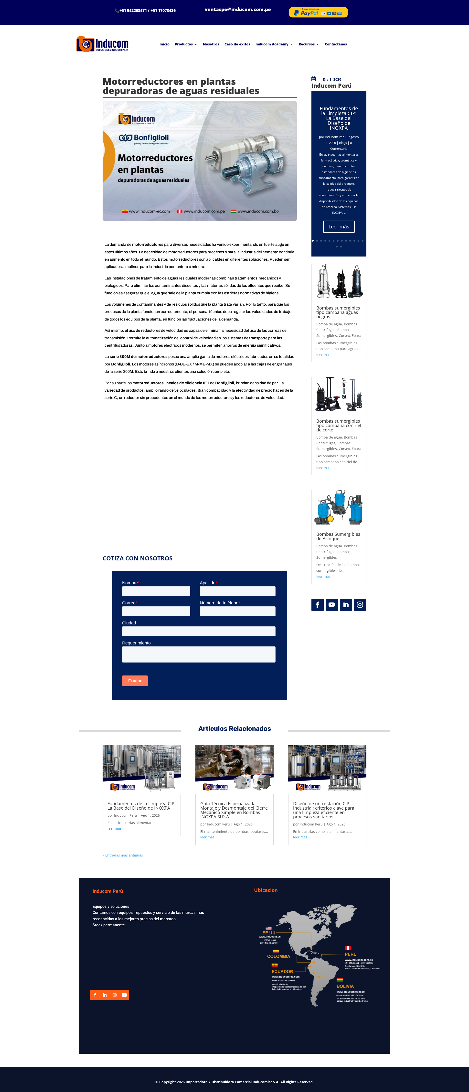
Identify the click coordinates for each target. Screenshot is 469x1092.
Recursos (307, 44)
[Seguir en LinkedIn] (346, 605)
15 (341, 246)
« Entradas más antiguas (123, 855)
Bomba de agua (329, 324)
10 (350, 241)
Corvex (344, 335)
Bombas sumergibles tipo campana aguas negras (338, 312)
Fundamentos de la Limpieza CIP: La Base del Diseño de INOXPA (339, 118)
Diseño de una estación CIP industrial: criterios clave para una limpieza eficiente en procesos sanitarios (323, 810)
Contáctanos (336, 44)
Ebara (356, 335)
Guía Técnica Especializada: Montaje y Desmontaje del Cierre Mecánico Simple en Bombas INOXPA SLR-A (234, 810)
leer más (323, 354)
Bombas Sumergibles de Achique (338, 536)
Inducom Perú (335, 137)
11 (354, 241)
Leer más (339, 226)
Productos (184, 44)
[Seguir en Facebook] (317, 605)
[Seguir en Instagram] (360, 605)
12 (358, 241)
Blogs (343, 142)
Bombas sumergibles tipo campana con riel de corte (338, 425)
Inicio (165, 44)
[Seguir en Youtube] (332, 605)
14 (337, 246)
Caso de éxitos (237, 44)
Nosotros (211, 44)
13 (362, 241)
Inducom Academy (272, 44)
